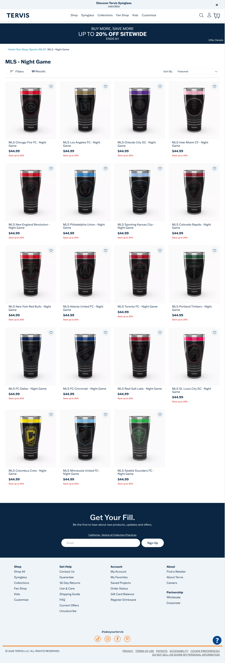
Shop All (19, 571)
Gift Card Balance (122, 594)
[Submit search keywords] (201, 15)
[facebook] (117, 639)
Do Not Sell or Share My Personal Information (186, 654)
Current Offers (69, 605)
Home (11, 49)
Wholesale (174, 597)
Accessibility (178, 651)
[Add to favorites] (51, 86)
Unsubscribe (68, 611)
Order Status (119, 588)
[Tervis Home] (18, 15)
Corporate (173, 603)
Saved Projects (121, 583)
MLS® (42, 49)
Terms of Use (144, 651)
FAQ (62, 600)
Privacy (128, 651)
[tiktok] (97, 639)
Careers (172, 583)
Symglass (87, 15)
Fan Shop (122, 15)
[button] (152, 4)
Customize (149, 15)
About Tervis (175, 577)
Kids (135, 15)
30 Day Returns (70, 583)
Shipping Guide (70, 594)
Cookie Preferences (205, 651)
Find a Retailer (176, 571)
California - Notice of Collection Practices (113, 535)
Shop (74, 15)
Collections (105, 15)
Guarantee (67, 577)
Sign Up (152, 543)
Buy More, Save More (112, 33)
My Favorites (119, 577)
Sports (33, 49)
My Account (118, 571)
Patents (162, 651)
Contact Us (67, 571)
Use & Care (67, 588)
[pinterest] (127, 639)
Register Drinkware (123, 600)
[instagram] (107, 639)
